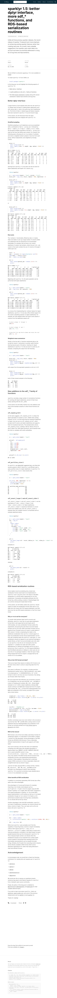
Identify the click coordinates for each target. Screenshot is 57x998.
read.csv (22, 710)
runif (34, 254)
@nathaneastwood (14, 872)
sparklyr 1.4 (23, 895)
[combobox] (19, 1)
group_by (16, 144)
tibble (16, 523)
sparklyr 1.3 (31, 895)
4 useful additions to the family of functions (23, 92)
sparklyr (16, 172)
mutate (16, 261)
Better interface (16, 89)
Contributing (50, 2)
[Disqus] (24, 921)
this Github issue (30, 725)
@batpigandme (20, 886)
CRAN (9, 74)
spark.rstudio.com (18, 893)
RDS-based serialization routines (20, 95)
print (11, 147)
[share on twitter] (23, 903)
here (37, 112)
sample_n (16, 146)
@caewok (10, 727)
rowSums (28, 261)
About (44, 2)
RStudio (26, 62)
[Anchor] (7, 101)
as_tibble (20, 257)
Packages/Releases (12, 36)
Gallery (39, 2)
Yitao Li (9, 62)
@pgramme (13, 875)
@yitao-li (12, 866)
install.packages (13, 81)
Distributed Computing (23, 36)
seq (14, 254)
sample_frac (17, 210)
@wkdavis (12, 864)
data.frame (20, 696)
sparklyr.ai (10, 893)
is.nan (32, 697)
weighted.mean (28, 363)
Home (34, 2)
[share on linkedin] (25, 903)
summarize (16, 363)
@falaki (11, 869)
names (10, 255)
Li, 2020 (26, 66)
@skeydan (30, 886)
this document (19, 738)
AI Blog (6, 2)
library (11, 172)
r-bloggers (21, 947)
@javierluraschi (12, 886)
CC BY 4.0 (38, 963)
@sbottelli (20, 465)
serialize (17, 819)
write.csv (11, 708)
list (19, 526)
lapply (23, 254)
